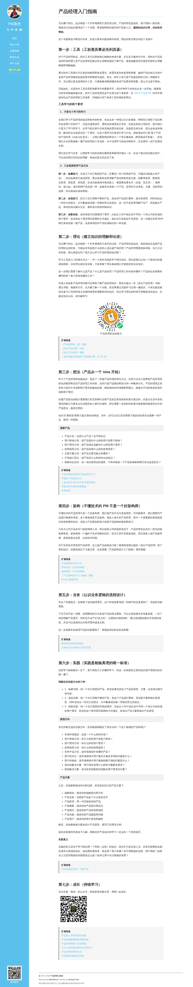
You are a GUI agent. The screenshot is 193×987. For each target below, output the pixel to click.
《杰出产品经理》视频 (72, 352)
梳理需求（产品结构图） (73, 571)
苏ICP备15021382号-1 (48, 983)
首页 (14, 38)
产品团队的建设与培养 (72, 955)
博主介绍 (14, 44)
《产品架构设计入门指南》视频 (77, 575)
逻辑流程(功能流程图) (72, 643)
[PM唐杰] (14, 11)
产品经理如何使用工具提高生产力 (78, 474)
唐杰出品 (14, 57)
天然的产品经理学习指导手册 (76, 647)
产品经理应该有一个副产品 (75, 869)
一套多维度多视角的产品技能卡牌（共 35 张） (84, 356)
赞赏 (14, 69)
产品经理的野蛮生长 (71, 951)
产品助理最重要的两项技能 (75, 939)
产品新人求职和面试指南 (73, 935)
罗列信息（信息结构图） (73, 567)
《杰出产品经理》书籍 (72, 348)
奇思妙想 (65, 490)
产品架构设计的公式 (71, 563)
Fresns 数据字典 (69, 579)
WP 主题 (14, 63)
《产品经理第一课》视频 (73, 344)
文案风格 (14, 51)
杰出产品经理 (143, 93)
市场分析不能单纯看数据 (73, 486)
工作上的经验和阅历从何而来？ (77, 947)
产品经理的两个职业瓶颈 (73, 943)
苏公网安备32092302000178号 (71, 983)
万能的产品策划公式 (71, 478)
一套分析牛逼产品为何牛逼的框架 (78, 482)
